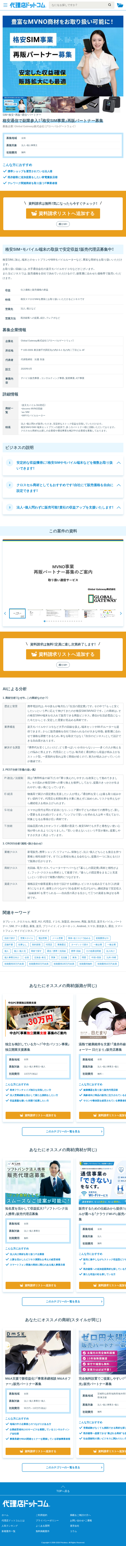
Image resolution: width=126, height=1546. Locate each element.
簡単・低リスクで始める (79, 938)
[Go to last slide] (5, 613)
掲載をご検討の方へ (80, 1515)
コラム (73, 1531)
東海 (74, 957)
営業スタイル (26, 938)
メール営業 (57, 938)
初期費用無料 (85, 964)
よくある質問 (43, 1525)
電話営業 (42, 938)
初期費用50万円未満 (38, 964)
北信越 (64, 957)
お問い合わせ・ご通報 (81, 1520)
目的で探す (9, 938)
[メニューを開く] (5, 5)
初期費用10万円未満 (107, 964)
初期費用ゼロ (102, 938)
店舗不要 (8, 944)
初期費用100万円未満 (64, 964)
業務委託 (61, 944)
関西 (84, 957)
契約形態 (36, 944)
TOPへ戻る (63, 1491)
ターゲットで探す (79, 944)
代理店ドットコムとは (13, 1520)
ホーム (5, 1515)
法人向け (110, 951)
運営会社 (74, 1525)
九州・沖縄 (111, 957)
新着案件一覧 (8, 1531)
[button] (17, 613)
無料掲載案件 (43, 1531)
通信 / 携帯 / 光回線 (56, 951)
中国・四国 (96, 957)
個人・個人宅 (20, 951)
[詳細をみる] (38, 1018)
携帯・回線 (76, 951)
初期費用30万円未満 (14, 964)
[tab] (44, 621)
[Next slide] (120, 613)
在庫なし (22, 944)
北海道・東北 (40, 957)
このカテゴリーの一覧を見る (63, 1131)
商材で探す (36, 951)
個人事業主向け (11, 957)
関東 (53, 957)
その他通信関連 (93, 951)
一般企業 (98, 944)
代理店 (49, 944)
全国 (27, 957)
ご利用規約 (41, 1515)
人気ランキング (10, 1525)
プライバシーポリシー (47, 1520)
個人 (6, 951)
